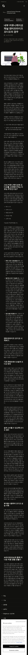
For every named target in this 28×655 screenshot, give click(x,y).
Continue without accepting (21, 621)
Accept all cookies (13, 646)
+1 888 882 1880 (20, 1)
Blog (4, 12)
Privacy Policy (19, 642)
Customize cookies (14, 650)
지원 (26, 1)
